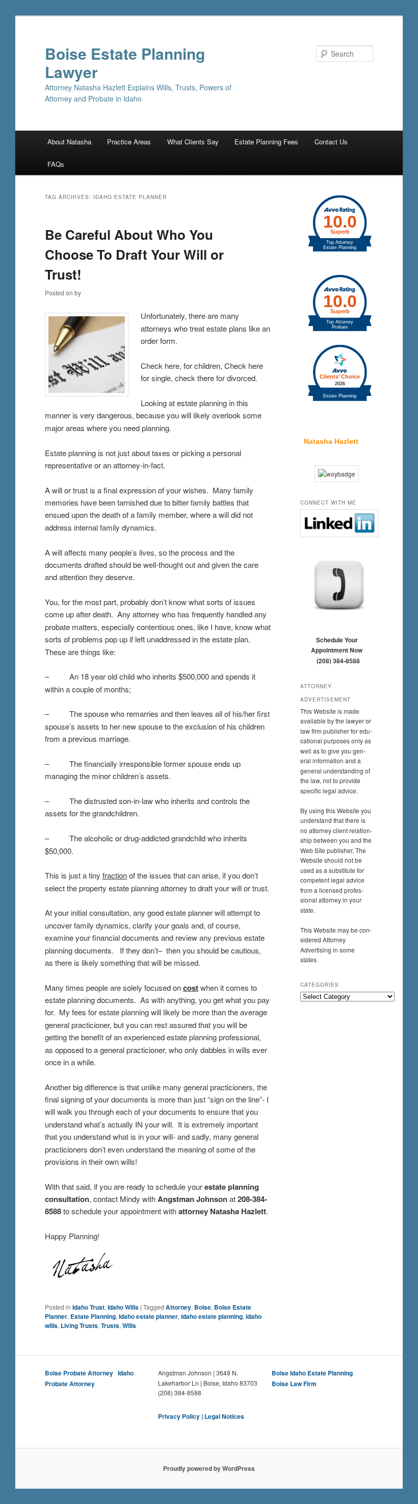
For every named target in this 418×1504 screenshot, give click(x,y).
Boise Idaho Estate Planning (312, 1372)
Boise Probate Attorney (79, 1372)
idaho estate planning (212, 1316)
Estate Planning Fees (266, 141)
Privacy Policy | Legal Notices (201, 1416)
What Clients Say (193, 141)
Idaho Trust (88, 1307)
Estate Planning (93, 1316)
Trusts (110, 1325)
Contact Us (331, 141)
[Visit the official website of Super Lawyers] (330, 414)
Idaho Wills (123, 1307)
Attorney (178, 1307)
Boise (202, 1307)
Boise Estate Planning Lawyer (125, 62)
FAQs (55, 164)
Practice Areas (129, 141)
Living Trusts (79, 1325)
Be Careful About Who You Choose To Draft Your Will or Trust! (134, 254)
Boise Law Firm (294, 1383)
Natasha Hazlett (331, 441)
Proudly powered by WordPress (209, 1468)
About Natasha (69, 141)
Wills (129, 1325)
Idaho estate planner (148, 1316)
